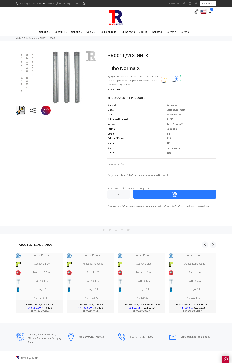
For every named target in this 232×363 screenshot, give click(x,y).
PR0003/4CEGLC (141, 311)
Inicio (18, 38)
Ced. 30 (90, 31)
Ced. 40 (143, 31)
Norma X (172, 31)
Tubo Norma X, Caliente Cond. (192, 304)
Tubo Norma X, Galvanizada (39, 304)
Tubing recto (127, 31)
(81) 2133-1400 (32, 3)
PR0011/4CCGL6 (40, 311)
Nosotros (174, 3)
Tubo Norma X (30, 38)
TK (36, 358)
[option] (39, 279)
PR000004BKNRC (192, 311)
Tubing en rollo (107, 31)
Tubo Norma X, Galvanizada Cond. (141, 304)
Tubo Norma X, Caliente (90, 304)
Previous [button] (205, 244)
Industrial (157, 31)
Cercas (185, 31)
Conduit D (44, 31)
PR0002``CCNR (91, 311)
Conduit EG (61, 31)
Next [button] (213, 244)
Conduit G (76, 31)
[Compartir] (146, 55)
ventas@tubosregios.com (63, 3)
